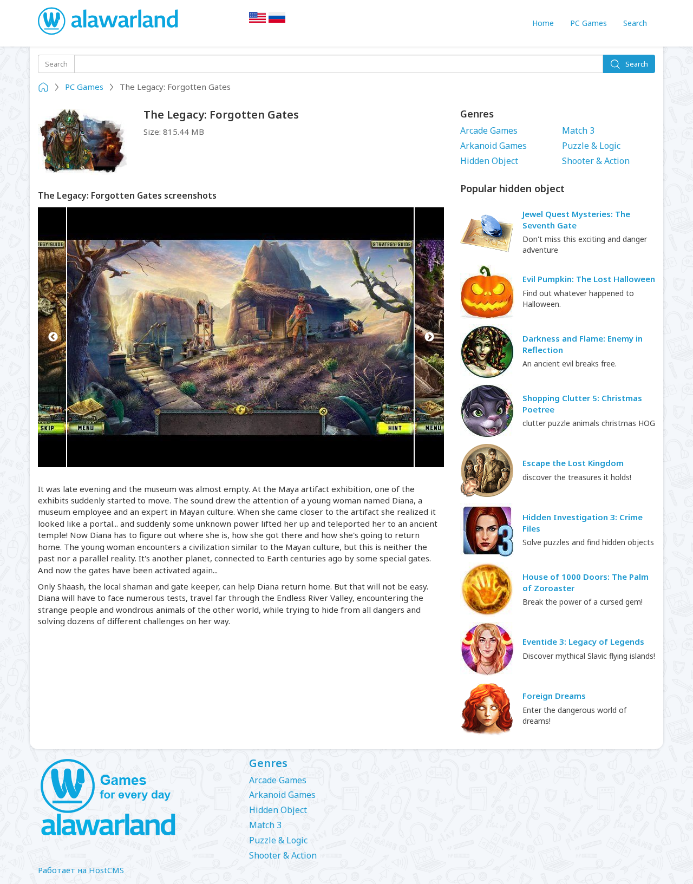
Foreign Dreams (554, 695)
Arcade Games (489, 130)
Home (543, 23)
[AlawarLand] (109, 21)
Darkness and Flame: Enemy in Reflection (582, 344)
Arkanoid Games (493, 146)
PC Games (588, 23)
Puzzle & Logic (591, 146)
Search (635, 23)
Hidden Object (489, 161)
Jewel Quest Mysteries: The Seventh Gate (576, 219)
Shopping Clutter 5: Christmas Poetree (582, 403)
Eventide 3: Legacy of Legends (583, 641)
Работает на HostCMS (81, 870)
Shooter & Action (596, 161)
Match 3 (578, 130)
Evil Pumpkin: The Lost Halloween (588, 278)
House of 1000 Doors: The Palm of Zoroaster (585, 582)
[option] (241, 337)
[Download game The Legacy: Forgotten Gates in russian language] (277, 20)
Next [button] (429, 337)
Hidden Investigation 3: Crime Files (582, 523)
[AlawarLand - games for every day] (135, 798)
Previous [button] (53, 337)
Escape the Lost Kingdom (573, 462)
